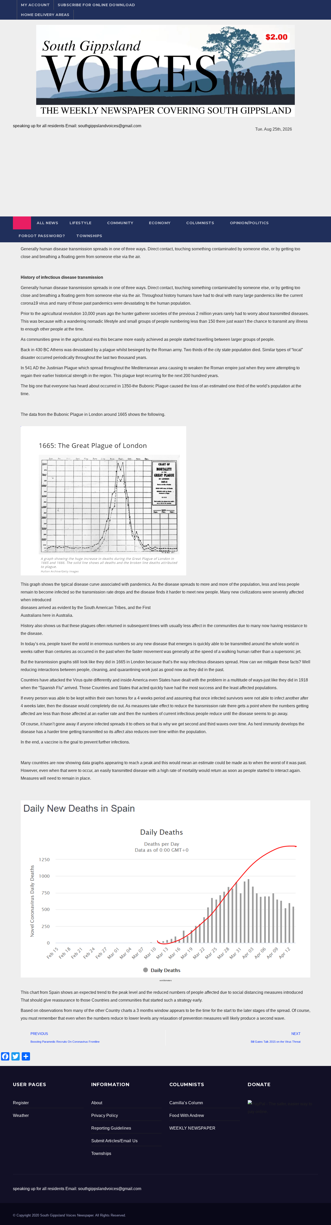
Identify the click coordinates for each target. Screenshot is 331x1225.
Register (21, 1103)
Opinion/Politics (249, 223)
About (96, 1103)
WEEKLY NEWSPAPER (192, 1128)
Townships (89, 236)
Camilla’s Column (186, 1103)
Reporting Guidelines (111, 1128)
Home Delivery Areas (45, 14)
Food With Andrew (186, 1115)
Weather (21, 1115)
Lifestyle (81, 223)
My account (35, 5)
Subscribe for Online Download (96, 5)
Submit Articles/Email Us (114, 1141)
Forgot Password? (42, 236)
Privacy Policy (104, 1115)
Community (120, 223)
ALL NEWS (47, 223)
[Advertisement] (165, 177)
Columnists (200, 223)
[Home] (22, 222)
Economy (160, 223)
